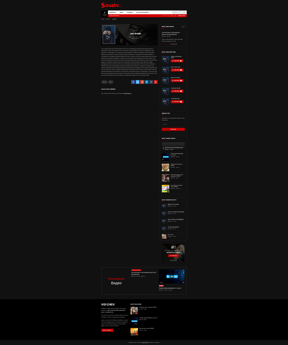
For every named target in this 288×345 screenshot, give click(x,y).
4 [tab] (174, 44)
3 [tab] (173, 44)
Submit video (181, 15)
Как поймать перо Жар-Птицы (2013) (177, 185)
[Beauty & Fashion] (165, 81)
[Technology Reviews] (164, 229)
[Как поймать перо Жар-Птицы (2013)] (165, 188)
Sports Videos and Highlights (176, 219)
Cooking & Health (175, 88)
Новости (161, 285)
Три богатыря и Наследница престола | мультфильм (171, 33)
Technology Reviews (173, 227)
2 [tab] (171, 44)
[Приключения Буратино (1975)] (165, 167)
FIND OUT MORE (107, 330)
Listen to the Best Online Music (176, 212)
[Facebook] (163, 15)
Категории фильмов (142, 12)
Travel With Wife (175, 98)
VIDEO (121, 12)
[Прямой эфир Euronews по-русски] (165, 157)
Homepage (113, 12)
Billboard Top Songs (173, 204)
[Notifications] (172, 15)
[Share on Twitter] (138, 82)
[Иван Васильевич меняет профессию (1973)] (165, 178)
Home (102, 19)
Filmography (136, 38)
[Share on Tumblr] (151, 82)
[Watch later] (169, 15)
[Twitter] (166, 15)
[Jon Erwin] (109, 35)
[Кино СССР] (164, 236)
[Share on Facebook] (133, 82)
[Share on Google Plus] (142, 82)
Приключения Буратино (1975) (176, 164)
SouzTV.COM (145, 342)
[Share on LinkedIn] (146, 82)
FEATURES (129, 12)
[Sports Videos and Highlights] (164, 221)
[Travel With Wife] (165, 102)
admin (164, 36)
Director (108, 19)
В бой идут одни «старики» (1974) (148, 307)
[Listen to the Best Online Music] (164, 213)
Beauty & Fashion (175, 77)
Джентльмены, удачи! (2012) (147, 328)
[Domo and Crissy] (165, 70)
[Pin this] (156, 82)
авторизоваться (127, 93)
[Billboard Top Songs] (164, 206)
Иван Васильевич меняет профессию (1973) (177, 175)
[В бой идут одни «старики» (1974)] (134, 310)
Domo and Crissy (175, 67)
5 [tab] (176, 44)
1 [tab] (170, 44)
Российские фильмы (136, 270)
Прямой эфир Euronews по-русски (177, 154)
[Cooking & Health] (165, 91)
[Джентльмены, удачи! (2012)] (134, 331)
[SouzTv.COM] (111, 5)
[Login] (175, 15)
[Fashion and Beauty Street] (165, 60)
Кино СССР (170, 234)
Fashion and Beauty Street (176, 57)
